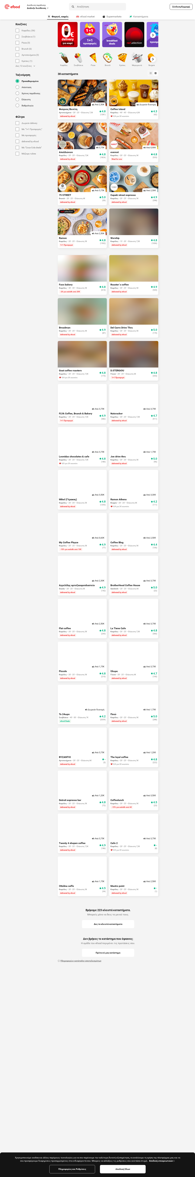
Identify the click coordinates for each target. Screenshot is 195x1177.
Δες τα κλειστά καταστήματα (108, 924)
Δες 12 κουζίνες (24, 66)
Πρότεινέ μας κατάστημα (108, 953)
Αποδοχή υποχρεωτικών (161, 1161)
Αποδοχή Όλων (122, 1169)
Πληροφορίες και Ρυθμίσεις (72, 1169)
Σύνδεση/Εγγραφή (181, 6)
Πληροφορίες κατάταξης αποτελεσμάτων (80, 961)
